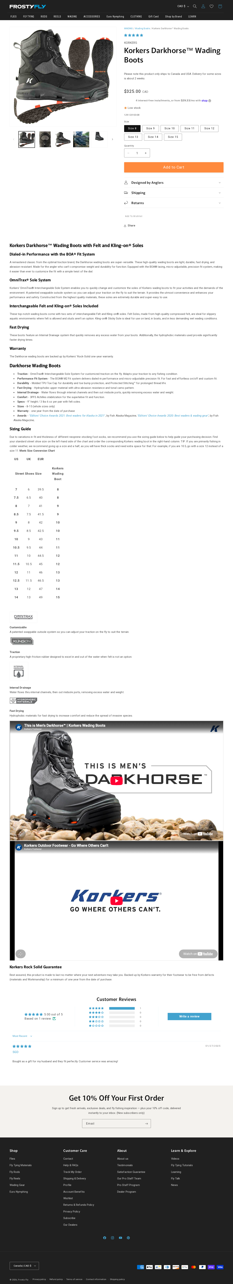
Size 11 (190, 128)
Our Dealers (70, 1224)
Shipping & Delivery (74, 1178)
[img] (22, 1046)
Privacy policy (39, 1279)
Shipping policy (117, 1279)
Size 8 (132, 128)
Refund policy (56, 1279)
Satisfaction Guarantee (131, 1172)
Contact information (96, 1279)
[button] (195, 6)
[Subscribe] (146, 1123)
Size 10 (170, 128)
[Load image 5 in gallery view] (99, 139)
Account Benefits (74, 1191)
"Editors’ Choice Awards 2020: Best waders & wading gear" (173, 415)
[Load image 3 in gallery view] (63, 139)
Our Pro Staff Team (129, 1178)
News (174, 1185)
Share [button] (131, 225)
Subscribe (69, 1218)
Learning (176, 1172)
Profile (67, 1185)
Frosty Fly (23, 1279)
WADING (128, 28)
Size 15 (173, 137)
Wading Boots (142, 28)
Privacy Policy (71, 1211)
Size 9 (150, 128)
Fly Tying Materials (21, 1165)
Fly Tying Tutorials (182, 1165)
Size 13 (133, 137)
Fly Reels (15, 1178)
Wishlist (68, 1198)
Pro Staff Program (128, 1185)
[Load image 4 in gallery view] (81, 139)
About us (122, 1158)
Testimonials (125, 1165)
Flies (12, 1158)
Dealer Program (126, 1191)
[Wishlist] (211, 6)
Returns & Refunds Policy (78, 1204)
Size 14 (153, 137)
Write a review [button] (189, 1016)
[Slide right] (112, 139)
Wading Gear (17, 1185)
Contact (68, 1158)
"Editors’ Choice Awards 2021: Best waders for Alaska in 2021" (67, 415)
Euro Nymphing (19, 1191)
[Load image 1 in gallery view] (27, 139)
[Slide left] (14, 139)
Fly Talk (175, 1178)
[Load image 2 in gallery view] (45, 139)
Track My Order (72, 1172)
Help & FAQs (70, 1165)
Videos (175, 1158)
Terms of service (74, 1279)
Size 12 (209, 128)
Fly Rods (15, 1172)
